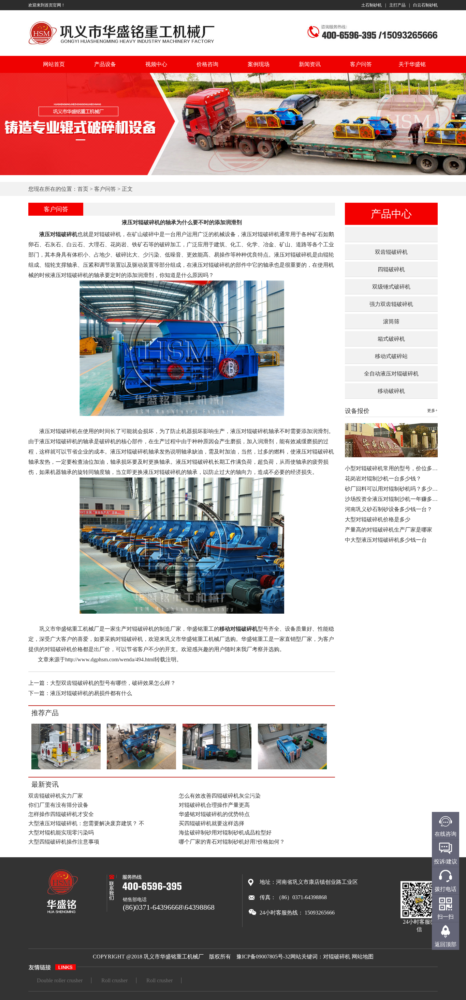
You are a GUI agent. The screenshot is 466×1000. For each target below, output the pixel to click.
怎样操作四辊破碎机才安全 (61, 814)
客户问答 (361, 64)
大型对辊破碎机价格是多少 (377, 519)
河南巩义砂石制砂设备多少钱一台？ (388, 509)
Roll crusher (114, 980)
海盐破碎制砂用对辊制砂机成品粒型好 (225, 832)
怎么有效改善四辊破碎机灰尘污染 (220, 796)
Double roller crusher (60, 980)
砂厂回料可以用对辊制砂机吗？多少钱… (394, 489)
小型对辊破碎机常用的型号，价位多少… (394, 468)
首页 (82, 189)
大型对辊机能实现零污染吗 (61, 832)
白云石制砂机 (425, 5)
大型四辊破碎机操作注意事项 (63, 842)
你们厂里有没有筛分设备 (58, 805)
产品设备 (105, 64)
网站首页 (54, 64)
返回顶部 (445, 944)
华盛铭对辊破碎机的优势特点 (214, 814)
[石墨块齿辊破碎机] (141, 768)
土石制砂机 (371, 5)
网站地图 (363, 956)
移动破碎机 (391, 391)
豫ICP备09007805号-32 (263, 956)
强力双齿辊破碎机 (391, 304)
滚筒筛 (391, 321)
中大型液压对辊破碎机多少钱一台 (386, 540)
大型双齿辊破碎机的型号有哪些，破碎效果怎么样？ (113, 683)
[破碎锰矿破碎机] (292, 768)
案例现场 (259, 64)
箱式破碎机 (391, 339)
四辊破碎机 (391, 269)
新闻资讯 (310, 64)
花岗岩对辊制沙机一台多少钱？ (383, 478)
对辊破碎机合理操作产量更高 (214, 805)
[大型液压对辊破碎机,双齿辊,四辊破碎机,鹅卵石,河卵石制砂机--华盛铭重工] (121, 45)
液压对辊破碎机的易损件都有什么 (91, 693)
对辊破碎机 (336, 956)
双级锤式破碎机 (391, 287)
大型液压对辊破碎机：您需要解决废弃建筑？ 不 (86, 823)
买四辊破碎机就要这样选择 (211, 823)
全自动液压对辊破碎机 (391, 373)
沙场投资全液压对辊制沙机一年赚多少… (394, 499)
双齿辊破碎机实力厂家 (55, 796)
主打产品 (397, 5)
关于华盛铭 (412, 64)
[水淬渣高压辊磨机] (66, 768)
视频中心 (156, 64)
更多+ (432, 410)
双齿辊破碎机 (391, 252)
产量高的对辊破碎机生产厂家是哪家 (388, 530)
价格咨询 (207, 64)
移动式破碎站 (391, 356)
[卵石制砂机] (216, 768)
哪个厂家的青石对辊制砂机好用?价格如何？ (232, 842)
